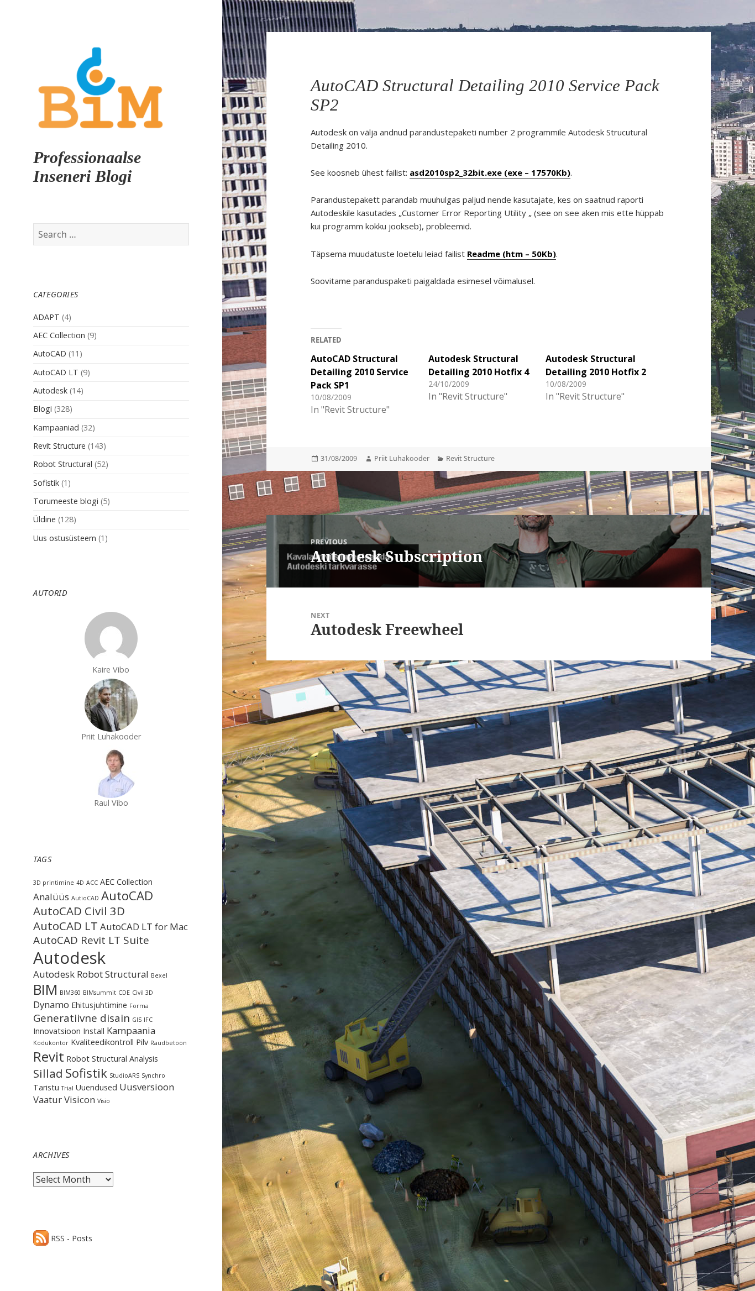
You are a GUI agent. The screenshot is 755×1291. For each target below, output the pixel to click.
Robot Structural (62, 464)
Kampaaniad (56, 427)
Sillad (48, 1073)
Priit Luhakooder (401, 458)
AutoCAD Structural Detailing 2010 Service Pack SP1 (359, 372)
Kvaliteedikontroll (102, 1042)
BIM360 (70, 992)
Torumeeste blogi (65, 501)
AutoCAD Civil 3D (79, 911)
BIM (45, 989)
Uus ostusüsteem (64, 538)
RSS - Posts (70, 1238)
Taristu (46, 1087)
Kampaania (131, 1030)
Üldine (44, 519)
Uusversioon (146, 1086)
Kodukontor (51, 1043)
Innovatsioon (57, 1031)
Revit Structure (59, 445)
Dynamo (51, 1004)
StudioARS (124, 1075)
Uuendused (96, 1087)
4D (80, 882)
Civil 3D (142, 992)
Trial (67, 1088)
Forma (139, 1006)
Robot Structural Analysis (112, 1058)
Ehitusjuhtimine (99, 1005)
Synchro (153, 1075)
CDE (124, 992)
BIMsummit (99, 992)
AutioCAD (85, 898)
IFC (148, 1020)
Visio (103, 1101)
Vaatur (47, 1099)
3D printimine (53, 882)
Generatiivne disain (81, 1018)
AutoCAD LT (55, 372)
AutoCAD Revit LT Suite (91, 940)
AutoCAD (49, 353)
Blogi (42, 408)
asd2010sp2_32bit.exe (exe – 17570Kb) (490, 172)
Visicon (79, 1099)
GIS (136, 1020)
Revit (48, 1056)
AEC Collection (59, 335)
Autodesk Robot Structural (91, 974)
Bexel (159, 975)
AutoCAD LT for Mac (144, 926)
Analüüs (51, 896)
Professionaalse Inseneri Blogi (87, 166)
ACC (92, 882)
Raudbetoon (168, 1043)
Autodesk (50, 390)
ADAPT (46, 317)
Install (93, 1031)
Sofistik (46, 482)
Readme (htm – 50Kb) (511, 253)
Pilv (142, 1042)
